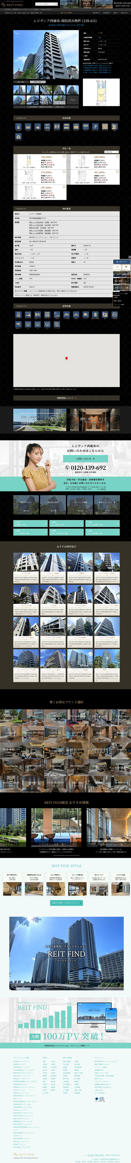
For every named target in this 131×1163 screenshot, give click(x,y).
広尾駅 (47, 222)
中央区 (53, 1061)
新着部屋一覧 (99, 1070)
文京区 (45, 1073)
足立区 (45, 1090)
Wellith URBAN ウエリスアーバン (23, 1133)
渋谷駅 (76, 1061)
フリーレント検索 (100, 1067)
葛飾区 (53, 1090)
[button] (55, 855)
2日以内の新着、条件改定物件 (104, 1076)
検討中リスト (99, 1078)
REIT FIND (8, 9)
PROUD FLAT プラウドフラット (23, 1073)
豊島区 (53, 1078)
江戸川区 (46, 1093)
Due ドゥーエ (17, 1098)
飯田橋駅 (77, 1076)
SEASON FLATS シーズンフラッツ (24, 1096)
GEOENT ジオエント (19, 1144)
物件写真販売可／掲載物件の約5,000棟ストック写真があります (47, 107)
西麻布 (39, 218)
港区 (35, 218)
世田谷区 (54, 1076)
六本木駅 (48, 225)
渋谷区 (45, 1064)
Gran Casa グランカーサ (21, 1118)
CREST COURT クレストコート (23, 1116)
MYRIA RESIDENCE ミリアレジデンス (25, 1101)
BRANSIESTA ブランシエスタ (22, 1121)
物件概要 (106, 12)
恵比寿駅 (77, 1064)
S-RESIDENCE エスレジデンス (22, 1107)
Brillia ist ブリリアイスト (21, 1093)
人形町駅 (66, 1081)
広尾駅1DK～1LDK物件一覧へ (60, 532)
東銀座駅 (66, 1087)
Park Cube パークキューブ (21, 1076)
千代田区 (54, 1067)
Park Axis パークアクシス (21, 1061)
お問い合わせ (83, 458)
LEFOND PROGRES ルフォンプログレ (25, 1081)
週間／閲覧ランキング (102, 1064)
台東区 (53, 1073)
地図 (114, 12)
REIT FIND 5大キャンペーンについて (106, 1061)
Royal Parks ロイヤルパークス (23, 1113)
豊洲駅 (76, 1070)
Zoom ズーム (17, 1136)
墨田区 (45, 1076)
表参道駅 (48, 230)
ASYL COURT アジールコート (22, 1124)
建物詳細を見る (22, 118)
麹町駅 (76, 1081)
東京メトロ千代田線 (36, 230)
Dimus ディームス (19, 1090)
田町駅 (65, 1076)
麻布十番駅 (66, 1061)
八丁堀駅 (66, 1090)
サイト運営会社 (101, 489)
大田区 (45, 1078)
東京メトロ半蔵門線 (36, 233)
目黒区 (53, 1070)
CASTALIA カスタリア (20, 1084)
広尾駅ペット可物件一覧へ (22, 532)
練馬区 (53, 1087)
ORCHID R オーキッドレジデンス (23, 1087)
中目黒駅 (77, 1087)
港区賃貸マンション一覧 (19, 9)
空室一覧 (123, 12)
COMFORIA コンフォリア (21, 1067)
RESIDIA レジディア (19, 1064)
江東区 (53, 1064)
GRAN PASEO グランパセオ (22, 1104)
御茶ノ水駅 (77, 1090)
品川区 (45, 1070)
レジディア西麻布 (34, 9)
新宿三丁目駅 (78, 1073)
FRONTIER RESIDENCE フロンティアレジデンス (26, 1128)
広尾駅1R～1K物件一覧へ (58, 523)
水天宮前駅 (66, 1084)
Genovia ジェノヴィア (20, 1110)
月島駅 (65, 1093)
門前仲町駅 (77, 1067)
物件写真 (95, 12)
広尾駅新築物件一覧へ (21, 523)
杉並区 (53, 1084)
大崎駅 (76, 1084)
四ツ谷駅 (77, 1078)
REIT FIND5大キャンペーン (65, 902)
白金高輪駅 (66, 1073)
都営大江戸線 (33, 228)
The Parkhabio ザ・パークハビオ (23, 1070)
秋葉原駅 (77, 1093)
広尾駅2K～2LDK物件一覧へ (95, 523)
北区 (44, 1081)
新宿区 (45, 1067)
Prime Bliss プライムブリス (22, 1147)
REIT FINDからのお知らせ (103, 1087)
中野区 (45, 1084)
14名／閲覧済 (68, 12)
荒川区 (53, 1081)
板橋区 (45, 1087)
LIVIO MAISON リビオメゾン (22, 1138)
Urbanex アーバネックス (21, 1078)
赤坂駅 (65, 1067)
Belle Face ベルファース (21, 1141)
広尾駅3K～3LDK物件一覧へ (95, 532)
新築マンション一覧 (101, 1073)
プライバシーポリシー (102, 1081)
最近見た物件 (117, 269)
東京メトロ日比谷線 (36, 222)
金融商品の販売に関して (103, 1084)
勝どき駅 (66, 1078)
